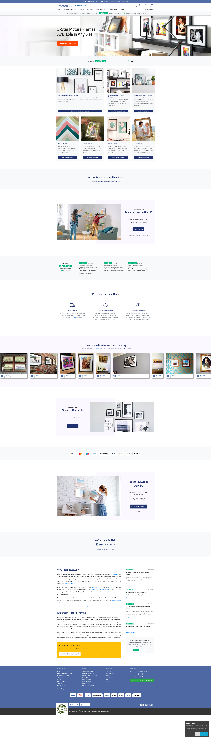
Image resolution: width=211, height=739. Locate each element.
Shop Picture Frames (68, 43)
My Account (85, 677)
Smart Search (61, 677)
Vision (122, 9)
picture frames (114, 574)
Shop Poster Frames (118, 158)
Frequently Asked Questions (89, 675)
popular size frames (69, 584)
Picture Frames (61, 681)
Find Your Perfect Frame (69, 654)
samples (112, 587)
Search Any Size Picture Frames (80, 111)
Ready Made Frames (101, 9)
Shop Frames (138, 229)
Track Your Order (86, 679)
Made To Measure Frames (70, 9)
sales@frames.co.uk (140, 671)
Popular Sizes (61, 685)
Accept (204, 734)
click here (73, 317)
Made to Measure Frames (64, 673)
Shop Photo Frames (92, 158)
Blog (107, 679)
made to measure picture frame (100, 589)
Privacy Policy (85, 683)
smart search (95, 587)
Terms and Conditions (88, 685)
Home (58, 9)
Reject (197, 734)
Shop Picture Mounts (67, 158)
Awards (108, 675)
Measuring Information (88, 673)
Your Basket (60, 683)
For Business (109, 671)
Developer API (110, 673)
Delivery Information (87, 671)
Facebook (97, 348)
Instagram (85, 705)
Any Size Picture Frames (86, 9)
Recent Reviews (86, 681)
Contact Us (109, 681)
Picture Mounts (114, 9)
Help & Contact (149, 9)
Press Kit (108, 677)
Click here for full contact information (142, 680)
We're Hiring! (60, 689)
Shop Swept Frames (143, 158)
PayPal (88, 606)
